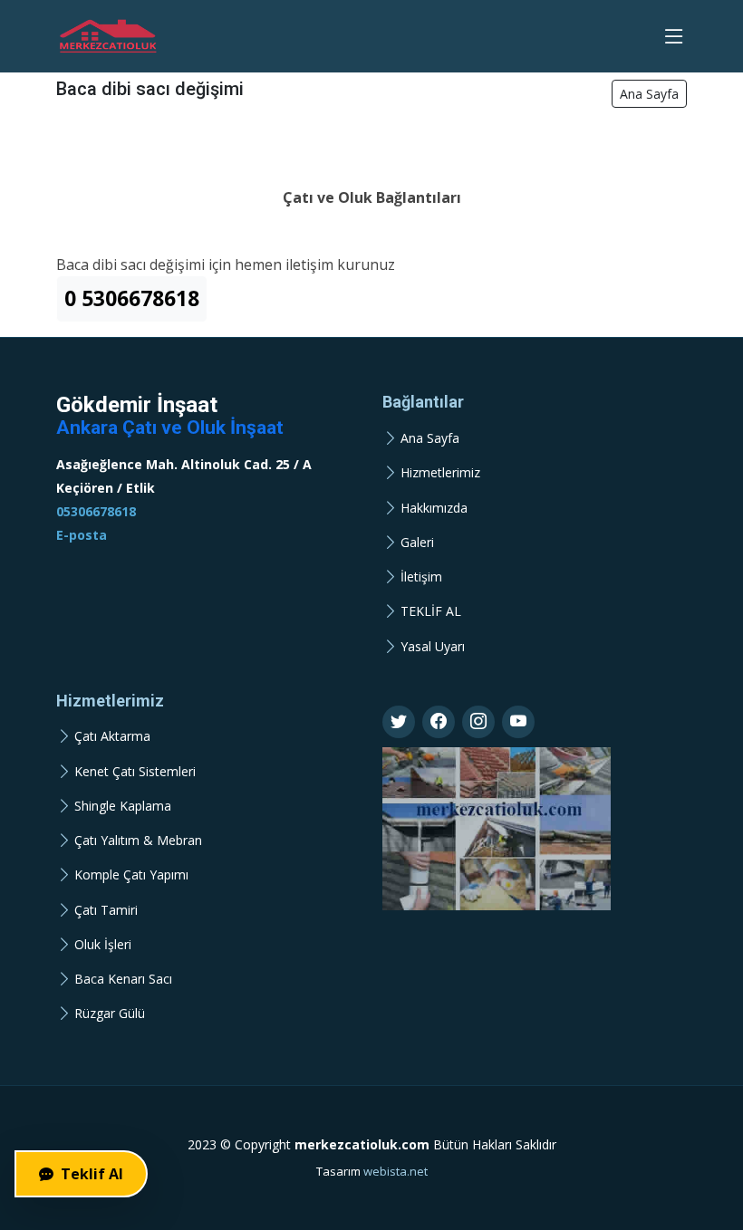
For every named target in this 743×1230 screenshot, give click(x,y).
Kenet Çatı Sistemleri (135, 771)
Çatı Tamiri (106, 910)
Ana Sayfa (649, 93)
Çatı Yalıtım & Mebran (138, 840)
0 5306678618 (131, 298)
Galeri (417, 542)
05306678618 (96, 511)
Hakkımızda (434, 508)
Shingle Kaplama (122, 806)
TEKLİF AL (430, 611)
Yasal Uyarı (432, 646)
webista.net (395, 1171)
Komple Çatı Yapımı (131, 875)
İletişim (421, 577)
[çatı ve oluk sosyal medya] (398, 722)
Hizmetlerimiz (440, 472)
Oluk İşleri (102, 944)
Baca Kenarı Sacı (123, 979)
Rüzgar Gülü (109, 1013)
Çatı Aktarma (112, 736)
